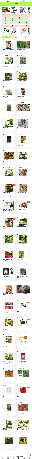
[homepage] (8, 1)
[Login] (31, 1)
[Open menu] (1, 1)
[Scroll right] (29, 10)
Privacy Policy (18, 456)
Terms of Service (21, 456)
